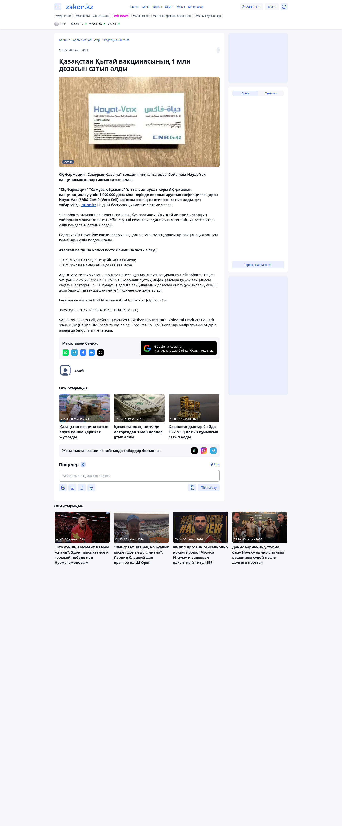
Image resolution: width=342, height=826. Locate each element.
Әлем (145, 7)
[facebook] (83, 352)
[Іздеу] (284, 6)
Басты (63, 40)
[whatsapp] (65, 352)
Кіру (217, 464)
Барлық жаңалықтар (85, 40)
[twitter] (100, 352)
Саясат (134, 7)
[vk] (91, 352)
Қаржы (157, 7)
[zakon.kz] (79, 6)
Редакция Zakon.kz (116, 40)
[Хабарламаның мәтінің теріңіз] (139, 476)
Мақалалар (196, 7)
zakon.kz (88, 204)
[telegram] (74, 352)
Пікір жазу (209, 487)
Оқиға (169, 7)
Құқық (181, 7)
